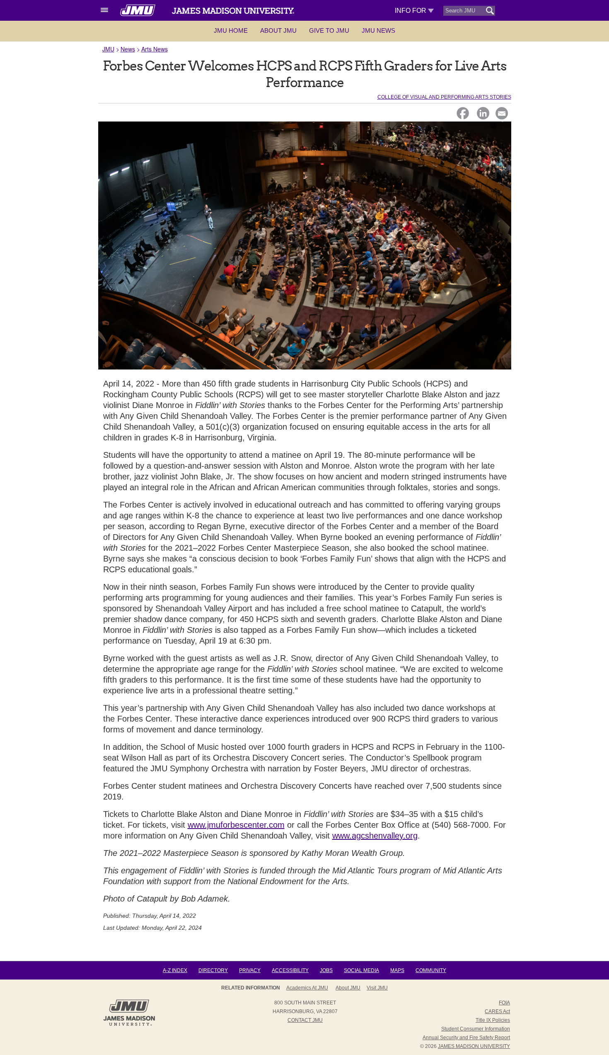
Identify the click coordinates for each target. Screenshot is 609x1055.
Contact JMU (305, 1020)
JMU (108, 49)
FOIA (504, 1003)
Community (431, 970)
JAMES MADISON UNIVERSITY (474, 1046)
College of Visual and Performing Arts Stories (444, 97)
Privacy (250, 970)
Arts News (154, 49)
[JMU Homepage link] (129, 1025)
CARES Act (497, 1011)
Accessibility (290, 970)
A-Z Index (175, 970)
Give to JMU (329, 30)
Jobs (326, 970)
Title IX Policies (493, 1020)
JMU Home (231, 30)
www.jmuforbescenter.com (236, 824)
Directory (213, 970)
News (128, 49)
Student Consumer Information (475, 1029)
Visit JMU (377, 988)
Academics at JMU (307, 988)
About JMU (278, 30)
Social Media (361, 970)
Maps (397, 970)
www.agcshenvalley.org (375, 835)
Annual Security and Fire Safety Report (466, 1037)
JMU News (378, 30)
